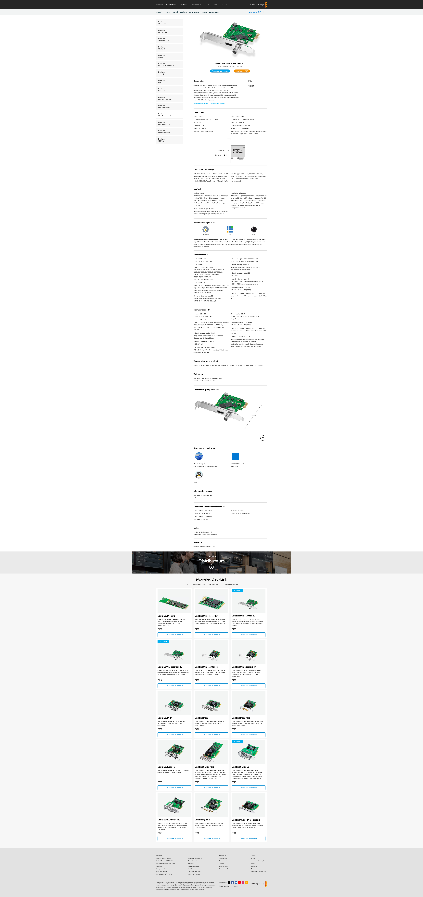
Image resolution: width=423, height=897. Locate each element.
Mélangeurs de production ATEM (165, 863)
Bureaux (253, 858)
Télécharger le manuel (201, 103)
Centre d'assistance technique (227, 861)
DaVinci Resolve (165, 861)
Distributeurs (171, 5)
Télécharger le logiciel (217, 103)
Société (207, 5)
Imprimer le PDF (242, 71)
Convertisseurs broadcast (195, 861)
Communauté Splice (225, 869)
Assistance (183, 5)
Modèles (204, 12)
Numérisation (164, 874)
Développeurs (196, 5)
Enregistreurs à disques (162, 869)
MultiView (191, 869)
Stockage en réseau (193, 866)
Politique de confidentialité (258, 871)
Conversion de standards (195, 858)
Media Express (194, 12)
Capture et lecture (161, 871)
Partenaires (254, 866)
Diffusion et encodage (194, 874)
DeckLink (159, 12)
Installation (183, 12)
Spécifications (214, 12)
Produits (159, 5)
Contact (221, 863)
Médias (216, 5)
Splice (225, 5)
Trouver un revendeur (220, 71)
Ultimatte (159, 866)
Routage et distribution (194, 871)
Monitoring (191, 863)
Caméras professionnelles (163, 858)
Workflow (167, 12)
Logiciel (175, 12)
